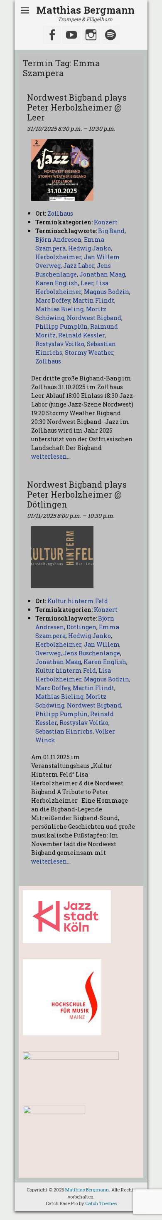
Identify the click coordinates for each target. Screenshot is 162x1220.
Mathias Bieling (59, 309)
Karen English (56, 283)
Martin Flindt (93, 300)
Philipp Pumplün (61, 326)
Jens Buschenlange (91, 653)
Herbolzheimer (58, 257)
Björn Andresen (58, 239)
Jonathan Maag (102, 274)
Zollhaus (48, 361)
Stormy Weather (89, 352)
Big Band (111, 231)
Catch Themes (101, 1203)
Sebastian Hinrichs (64, 731)
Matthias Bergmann (85, 10)
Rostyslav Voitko (59, 344)
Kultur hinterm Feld (65, 670)
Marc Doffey (52, 300)
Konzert (106, 222)
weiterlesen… (51, 456)
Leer (87, 283)
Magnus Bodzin (106, 292)
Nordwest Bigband (94, 318)
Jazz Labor (78, 266)
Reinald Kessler (81, 335)
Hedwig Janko (89, 248)
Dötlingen (81, 627)
